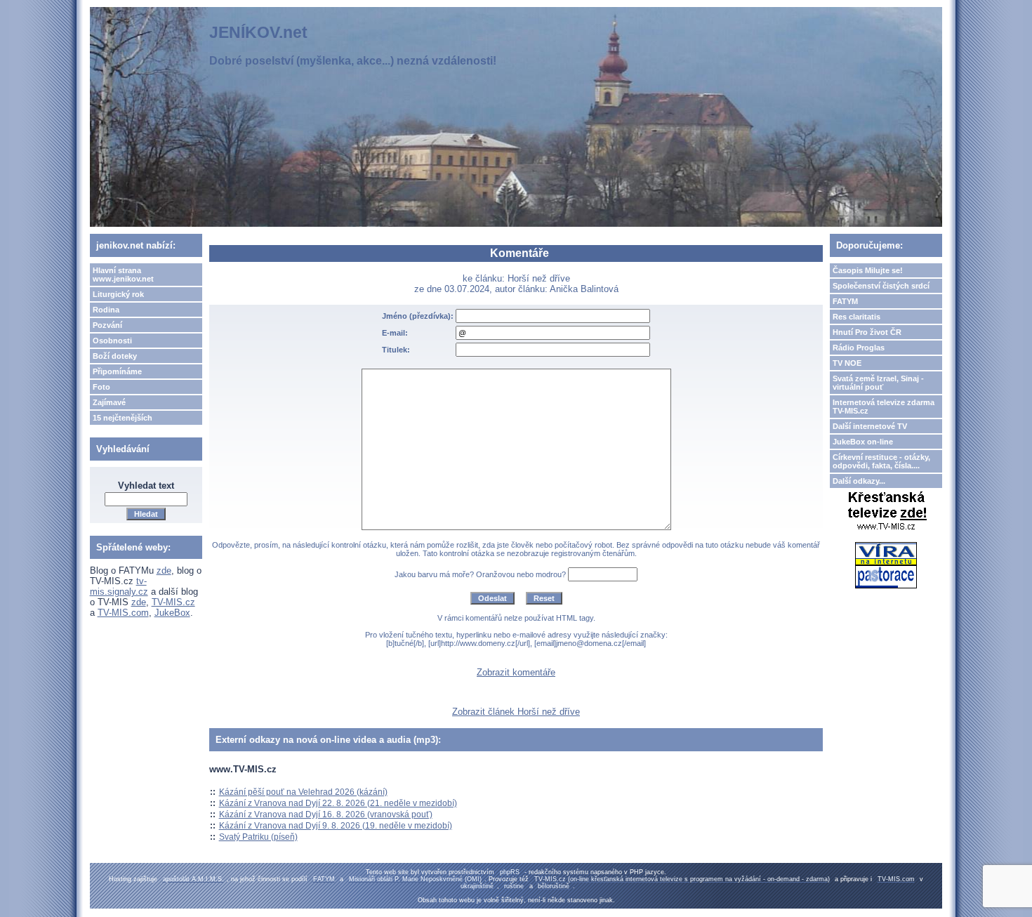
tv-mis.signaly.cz (119, 586)
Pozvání (107, 325)
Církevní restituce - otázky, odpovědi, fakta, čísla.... (881, 461)
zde (164, 570)
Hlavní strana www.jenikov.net (123, 274)
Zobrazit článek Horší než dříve (516, 711)
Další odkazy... (859, 481)
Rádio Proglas (859, 347)
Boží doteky (115, 356)
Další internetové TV (870, 426)
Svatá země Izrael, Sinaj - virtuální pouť (878, 382)
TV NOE (847, 363)
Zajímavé (109, 402)
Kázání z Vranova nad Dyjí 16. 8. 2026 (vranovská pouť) (325, 814)
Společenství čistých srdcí (881, 286)
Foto (101, 387)
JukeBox (172, 612)
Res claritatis (856, 316)
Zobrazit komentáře (516, 672)
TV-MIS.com (123, 612)
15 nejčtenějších (122, 418)
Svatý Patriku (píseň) (258, 837)
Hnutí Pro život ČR (867, 332)
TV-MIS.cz (173, 602)
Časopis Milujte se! (868, 270)
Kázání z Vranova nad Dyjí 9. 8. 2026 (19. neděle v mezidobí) (335, 826)
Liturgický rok (118, 294)
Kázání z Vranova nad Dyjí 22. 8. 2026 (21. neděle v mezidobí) (338, 803)
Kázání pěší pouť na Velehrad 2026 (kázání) (303, 792)
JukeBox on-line (863, 441)
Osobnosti (112, 340)
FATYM (845, 301)
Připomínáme (117, 371)
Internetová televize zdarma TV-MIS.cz (883, 406)
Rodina (106, 309)
